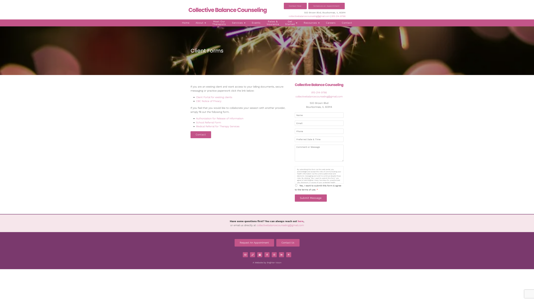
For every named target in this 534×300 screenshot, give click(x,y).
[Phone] (252, 254)
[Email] (245, 254)
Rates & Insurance (273, 23)
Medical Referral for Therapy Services (217, 126)
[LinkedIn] (281, 254)
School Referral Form (208, 122)
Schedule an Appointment (326, 6)
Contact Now (295, 6)
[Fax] (259, 254)
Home (186, 23)
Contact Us (287, 242)
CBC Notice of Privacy (208, 101)
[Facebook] (267, 254)
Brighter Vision (274, 262)
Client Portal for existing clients (214, 97)
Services (237, 23)
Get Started (290, 23)
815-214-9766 (339, 16)
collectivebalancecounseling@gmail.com (309, 16)
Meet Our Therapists (219, 23)
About (199, 23)
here (300, 221)
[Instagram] (274, 254)
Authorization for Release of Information (219, 118)
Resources (310, 23)
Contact (347, 23)
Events (256, 23)
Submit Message (311, 198)
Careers (331, 23)
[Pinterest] (288, 254)
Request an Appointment (254, 242)
